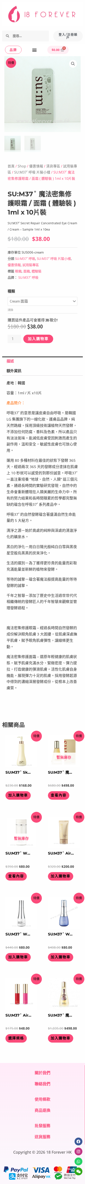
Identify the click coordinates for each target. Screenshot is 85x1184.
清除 (10, 309)
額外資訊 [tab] (14, 371)
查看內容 (58, 795)
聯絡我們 (42, 1083)
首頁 (11, 166)
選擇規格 (16, 1038)
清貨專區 (53, 166)
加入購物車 (38, 339)
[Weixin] (78, 1171)
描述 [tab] (10, 361)
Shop (22, 166)
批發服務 (42, 1125)
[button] (34, 49)
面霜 (26, 271)
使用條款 (42, 1099)
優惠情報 (36, 166)
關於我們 (42, 1072)
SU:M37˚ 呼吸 (25, 258)
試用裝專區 (30, 265)
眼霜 (18, 271)
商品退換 (42, 1110)
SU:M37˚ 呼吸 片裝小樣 (32, 172)
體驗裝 (36, 271)
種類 (11, 291)
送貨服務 (42, 1136)
